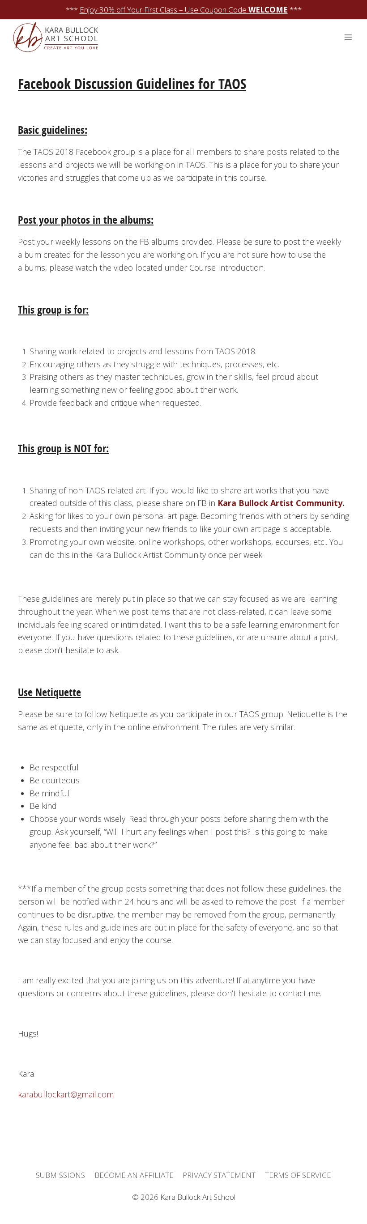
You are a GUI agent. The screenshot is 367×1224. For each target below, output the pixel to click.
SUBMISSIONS (60, 1175)
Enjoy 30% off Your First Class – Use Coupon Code (184, 9)
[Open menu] (348, 37)
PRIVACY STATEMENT (219, 1175)
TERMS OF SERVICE (298, 1175)
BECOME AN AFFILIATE (134, 1175)
